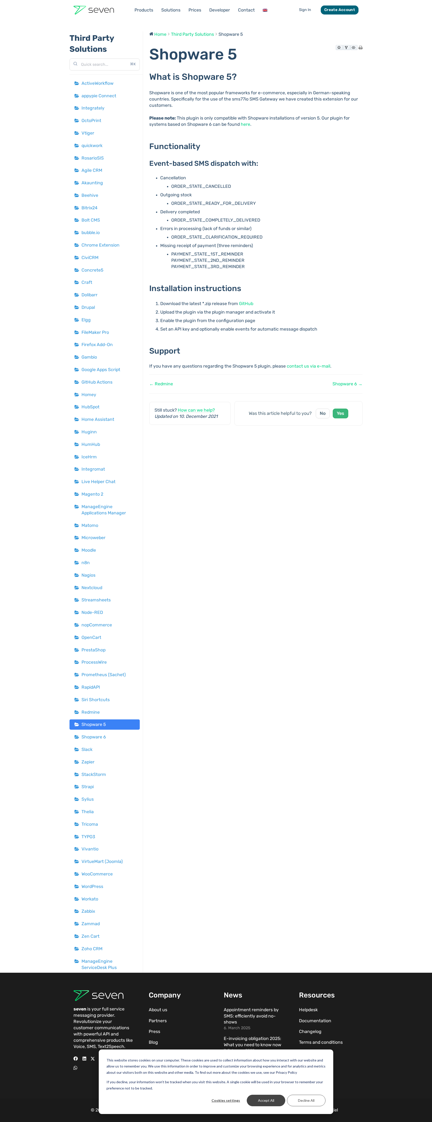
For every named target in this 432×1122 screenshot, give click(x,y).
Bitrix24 (90, 207)
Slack (87, 749)
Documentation (315, 1020)
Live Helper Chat (99, 481)
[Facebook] (76, 1058)
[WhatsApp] (75, 1068)
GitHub (246, 303)
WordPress (92, 886)
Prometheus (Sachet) (104, 674)
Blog (153, 1042)
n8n (86, 562)
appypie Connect (99, 95)
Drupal (88, 307)
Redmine (91, 712)
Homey (89, 394)
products (115, 1040)
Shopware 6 (94, 736)
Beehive (90, 195)
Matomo (90, 525)
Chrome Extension (101, 245)
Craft (87, 282)
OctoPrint (91, 120)
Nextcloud (92, 587)
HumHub (91, 444)
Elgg (86, 319)
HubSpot (91, 406)
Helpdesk (308, 1009)
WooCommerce (97, 873)
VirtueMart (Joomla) (102, 861)
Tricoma (90, 824)
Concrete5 (92, 270)
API (106, 1033)
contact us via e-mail (308, 366)
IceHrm (89, 456)
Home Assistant (98, 419)
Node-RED (92, 612)
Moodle (89, 550)
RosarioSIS (93, 158)
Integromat (93, 469)
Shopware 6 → (347, 383)
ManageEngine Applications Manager (104, 509)
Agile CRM (92, 170)
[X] (92, 1058)
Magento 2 (92, 494)
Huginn (89, 431)
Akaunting (92, 182)
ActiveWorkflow (98, 83)
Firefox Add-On (97, 344)
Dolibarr (90, 294)
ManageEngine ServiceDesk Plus (99, 964)
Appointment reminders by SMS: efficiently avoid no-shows (251, 1015)
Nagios (89, 575)
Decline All (306, 1100)
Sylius (88, 799)
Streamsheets (96, 599)
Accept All (266, 1100)
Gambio (89, 357)
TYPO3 (88, 836)
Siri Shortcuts (96, 699)
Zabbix (88, 911)
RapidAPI (91, 687)
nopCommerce (97, 624)
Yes (340, 413)
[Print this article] (360, 48)
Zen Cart (91, 936)
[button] (156, 10)
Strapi (88, 786)
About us (158, 1009)
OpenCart (91, 637)
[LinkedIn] (84, 1058)
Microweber (94, 537)
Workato (90, 898)
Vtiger (88, 133)
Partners (158, 1020)
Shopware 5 (94, 724)
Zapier (88, 761)
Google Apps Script (101, 369)
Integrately (93, 108)
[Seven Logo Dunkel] (94, 10)
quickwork (92, 145)
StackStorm (94, 774)
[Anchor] (241, 77)
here (245, 124)
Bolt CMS (91, 220)
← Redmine (161, 383)
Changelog (310, 1031)
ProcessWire (94, 662)
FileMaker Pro (95, 332)
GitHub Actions (97, 382)
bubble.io (91, 232)
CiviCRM (90, 257)
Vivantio (90, 848)
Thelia (88, 811)
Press (154, 1031)
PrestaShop (94, 649)
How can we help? (196, 410)
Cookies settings (226, 1100)
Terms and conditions (321, 1042)
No (323, 413)
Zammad (91, 923)
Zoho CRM (92, 948)
